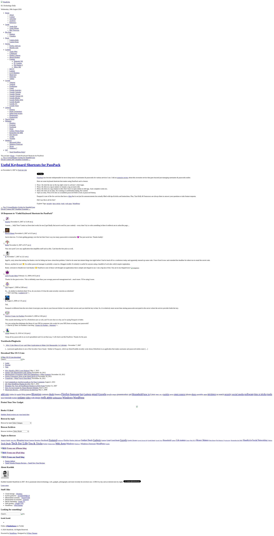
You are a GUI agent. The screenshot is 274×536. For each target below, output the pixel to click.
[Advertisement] (19, 188)
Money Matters (202, 440)
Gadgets (8, 50)
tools (62, 204)
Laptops (12, 71)
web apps (68, 204)
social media (238, 394)
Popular (7, 365)
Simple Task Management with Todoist (18, 372)
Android (12, 84)
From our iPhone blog (17, 448)
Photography (13, 115)
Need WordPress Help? (17, 152)
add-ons (5, 394)
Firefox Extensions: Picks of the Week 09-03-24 (21, 376)
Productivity (13, 117)
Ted (6, 287)
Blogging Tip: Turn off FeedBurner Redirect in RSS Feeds (25, 386)
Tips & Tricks (9, 119)
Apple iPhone (14, 28)
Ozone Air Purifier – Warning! (45, 325)
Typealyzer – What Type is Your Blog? (18, 378)
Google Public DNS (16, 100)
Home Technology (15, 111)
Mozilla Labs (13, 48)
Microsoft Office (15, 142)
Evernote (12, 125)
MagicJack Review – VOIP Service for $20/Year (21, 390)
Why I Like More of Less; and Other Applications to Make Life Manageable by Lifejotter (36, 345)
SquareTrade (25, 498)
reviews (212, 394)
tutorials (8, 398)
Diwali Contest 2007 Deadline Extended (15, 159)
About (11, 15)
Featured (53, 440)
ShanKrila (6, 2)
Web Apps (60, 443)
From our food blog (15, 457)
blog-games (26, 394)
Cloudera (12, 36)
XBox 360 (17, 67)
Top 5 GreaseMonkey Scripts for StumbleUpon (18, 158)
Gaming (12, 59)
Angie (7, 333)
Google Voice (14, 106)
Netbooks (12, 77)
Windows (8, 140)
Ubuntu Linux (51, 444)
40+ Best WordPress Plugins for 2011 (18, 384)
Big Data (8, 32)
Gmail (11, 88)
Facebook (12, 127)
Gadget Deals (14, 42)
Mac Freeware (14, 30)
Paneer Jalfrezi (10, 461)
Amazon (26, 499)
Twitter (11, 137)
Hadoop (12, 34)
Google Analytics (15, 90)
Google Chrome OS (16, 96)
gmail (95, 394)
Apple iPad (13, 26)
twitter (14, 398)
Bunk (7, 245)
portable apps (202, 394)
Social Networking (260, 440)
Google (7, 80)
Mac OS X (193, 440)
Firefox (7, 44)
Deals (7, 38)
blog (70, 196)
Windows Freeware (16, 144)
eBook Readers (14, 57)
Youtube (12, 138)
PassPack (40, 178)
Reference (12, 23)
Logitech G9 (23, 293)
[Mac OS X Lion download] (11, 357)
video (28, 397)
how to (146, 394)
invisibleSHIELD (24, 496)
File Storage (13, 135)
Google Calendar (15, 92)
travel (3, 398)
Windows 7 (13, 148)
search (221, 394)
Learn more (5, 485)
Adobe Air (12, 394)
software (249, 394)
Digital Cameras (14, 55)
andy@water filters (11, 276)
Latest (7, 363)
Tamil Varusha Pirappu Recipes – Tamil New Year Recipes (25, 463)
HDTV (11, 69)
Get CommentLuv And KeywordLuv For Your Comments (25, 382)
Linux (152, 394)
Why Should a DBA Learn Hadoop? (17, 371)
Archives (12, 21)
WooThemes (18, 505)
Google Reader (14, 102)
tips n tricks (56, 204)
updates (21, 397)
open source (179, 394)
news (171, 394)
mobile (166, 394)
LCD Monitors (14, 73)
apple (19, 394)
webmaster (57, 397)
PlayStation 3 (18, 65)
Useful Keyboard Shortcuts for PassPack (30, 165)
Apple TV (21, 501)
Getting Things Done (16, 131)
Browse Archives (7, 431)
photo (193, 394)
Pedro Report (212, 440)
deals (51, 394)
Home (7, 13)
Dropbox (12, 123)
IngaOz (7, 222)
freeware (74, 394)
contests (45, 394)
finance (57, 394)
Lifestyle (8, 108)
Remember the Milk (16, 133)
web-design (36, 398)
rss (217, 394)
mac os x (159, 394)
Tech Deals (6, 443)
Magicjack (12, 75)
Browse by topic (6, 423)
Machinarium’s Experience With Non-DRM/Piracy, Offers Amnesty (28, 374)
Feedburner (13, 86)
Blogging (36, 394)
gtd (130, 394)
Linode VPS (19, 503)
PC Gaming (18, 63)
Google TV (13, 104)
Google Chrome (14, 94)
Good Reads (115, 440)
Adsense (12, 82)
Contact (12, 17)
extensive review (122, 178)
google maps (111, 394)
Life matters (181, 440)
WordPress (76, 204)
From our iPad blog (16, 453)
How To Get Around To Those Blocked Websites (22, 388)
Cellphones (13, 53)
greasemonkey (122, 394)
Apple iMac (13, 51)
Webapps (8, 121)
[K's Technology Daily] (2, 2)
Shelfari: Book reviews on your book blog (15, 414)
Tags (6, 367)
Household (137, 394)
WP (6, 150)
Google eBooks (14, 98)
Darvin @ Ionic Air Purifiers (14, 316)
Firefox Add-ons (15, 46)
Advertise (12, 19)
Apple (7, 24)
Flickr (11, 129)
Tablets (11, 79)
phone (188, 394)
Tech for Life (22, 170)
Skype (11, 146)
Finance (12, 109)
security (49, 204)
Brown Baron (9, 233)
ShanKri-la (247, 440)
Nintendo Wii (18, 61)
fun (81, 394)
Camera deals (14, 40)
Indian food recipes (15, 113)
